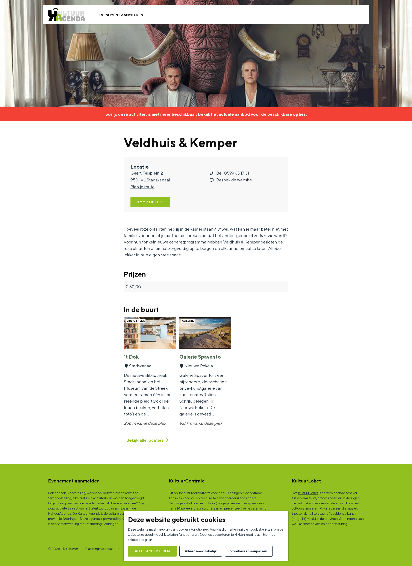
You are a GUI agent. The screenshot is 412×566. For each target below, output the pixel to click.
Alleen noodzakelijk (201, 551)
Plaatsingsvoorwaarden (102, 549)
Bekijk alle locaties (145, 440)
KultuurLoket (308, 493)
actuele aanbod (234, 114)
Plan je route (142, 186)
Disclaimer (70, 549)
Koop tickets (150, 202)
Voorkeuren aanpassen (248, 551)
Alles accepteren (152, 551)
